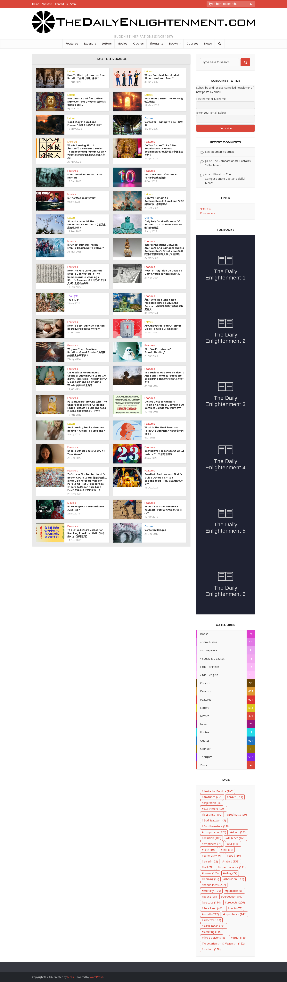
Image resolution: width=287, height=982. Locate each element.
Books (173, 44)
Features (72, 44)
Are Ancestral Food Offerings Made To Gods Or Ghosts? (162, 327)
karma (211, 873)
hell (208, 867)
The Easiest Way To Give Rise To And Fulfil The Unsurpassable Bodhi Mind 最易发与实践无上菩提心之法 (164, 377)
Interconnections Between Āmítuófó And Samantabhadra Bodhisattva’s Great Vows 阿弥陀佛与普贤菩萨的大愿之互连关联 (164, 249)
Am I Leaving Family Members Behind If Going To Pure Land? (86, 429)
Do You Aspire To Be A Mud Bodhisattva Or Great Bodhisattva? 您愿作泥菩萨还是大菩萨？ (163, 150)
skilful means (214, 926)
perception (233, 896)
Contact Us (61, 4)
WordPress (96, 977)
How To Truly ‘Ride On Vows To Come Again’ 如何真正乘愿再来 (163, 272)
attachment (214, 809)
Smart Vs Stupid (224, 152)
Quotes (138, 44)
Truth (240, 937)
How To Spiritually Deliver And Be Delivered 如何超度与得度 (86, 327)
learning (211, 879)
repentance (235, 914)
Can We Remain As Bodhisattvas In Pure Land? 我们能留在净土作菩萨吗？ (164, 201)
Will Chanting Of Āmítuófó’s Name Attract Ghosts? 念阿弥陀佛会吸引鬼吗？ (86, 101)
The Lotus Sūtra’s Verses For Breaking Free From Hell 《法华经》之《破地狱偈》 (85, 533)
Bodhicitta (237, 814)
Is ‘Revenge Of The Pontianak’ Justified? (86, 508)
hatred (231, 861)
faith (209, 850)
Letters (107, 44)
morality (212, 891)
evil (234, 844)
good (234, 855)
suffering (212, 932)
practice (212, 902)
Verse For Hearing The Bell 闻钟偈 (163, 123)
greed (210, 861)
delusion (212, 838)
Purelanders (207, 213)
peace (210, 896)
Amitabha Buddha (218, 791)
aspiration (212, 803)
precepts (236, 902)
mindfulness (214, 885)
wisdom (212, 949)
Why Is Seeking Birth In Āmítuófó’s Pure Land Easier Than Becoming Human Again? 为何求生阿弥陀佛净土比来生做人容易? (86, 152)
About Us (47, 4)
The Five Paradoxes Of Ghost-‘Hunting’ (158, 350)
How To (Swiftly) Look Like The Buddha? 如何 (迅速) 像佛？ (86, 76)
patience (235, 891)
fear (227, 850)
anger (236, 797)
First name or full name (211, 99)
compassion (214, 832)
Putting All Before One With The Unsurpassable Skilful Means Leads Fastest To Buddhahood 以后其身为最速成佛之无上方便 (87, 406)
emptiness (212, 844)
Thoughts (156, 44)
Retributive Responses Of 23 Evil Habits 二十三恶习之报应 (164, 452)
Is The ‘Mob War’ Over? (81, 198)
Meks (70, 977)
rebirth (211, 914)
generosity (212, 855)
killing (231, 873)
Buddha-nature (216, 826)
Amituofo (213, 797)
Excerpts (90, 44)
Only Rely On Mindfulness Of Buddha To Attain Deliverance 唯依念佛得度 (163, 224)
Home (35, 4)
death (239, 832)
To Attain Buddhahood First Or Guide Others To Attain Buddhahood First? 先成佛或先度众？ (163, 479)
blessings (212, 814)
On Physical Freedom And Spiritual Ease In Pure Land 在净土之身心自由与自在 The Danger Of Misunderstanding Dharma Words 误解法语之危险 (87, 379)
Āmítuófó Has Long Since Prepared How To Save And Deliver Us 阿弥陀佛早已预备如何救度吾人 (163, 304)
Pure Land (213, 908)
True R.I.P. (73, 299)
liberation (234, 879)
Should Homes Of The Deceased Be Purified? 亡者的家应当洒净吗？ (86, 224)
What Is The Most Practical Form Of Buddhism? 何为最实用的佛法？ (164, 430)
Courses (192, 44)
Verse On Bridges (155, 530)
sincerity (212, 920)
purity (236, 908)
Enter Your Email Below (211, 112)
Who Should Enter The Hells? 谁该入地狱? (163, 100)
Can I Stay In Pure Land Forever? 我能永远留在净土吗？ (84, 123)
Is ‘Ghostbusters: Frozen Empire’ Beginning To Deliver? (85, 246)
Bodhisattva (214, 820)
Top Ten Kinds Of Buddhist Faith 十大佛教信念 (161, 176)
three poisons (214, 937)
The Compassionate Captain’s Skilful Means (225, 178)
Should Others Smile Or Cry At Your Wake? (86, 452)
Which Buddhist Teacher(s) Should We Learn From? (161, 76)
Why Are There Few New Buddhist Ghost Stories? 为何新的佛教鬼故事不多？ (86, 352)
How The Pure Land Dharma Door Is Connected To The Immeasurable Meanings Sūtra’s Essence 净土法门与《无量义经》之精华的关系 (87, 277)
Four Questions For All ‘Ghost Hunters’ (85, 176)
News (208, 44)
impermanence (232, 867)
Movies (122, 44)
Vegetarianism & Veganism (224, 943)
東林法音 (205, 209)
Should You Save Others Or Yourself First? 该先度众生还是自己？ (163, 509)
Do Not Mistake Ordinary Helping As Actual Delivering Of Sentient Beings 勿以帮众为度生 (164, 405)
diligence (236, 838)
